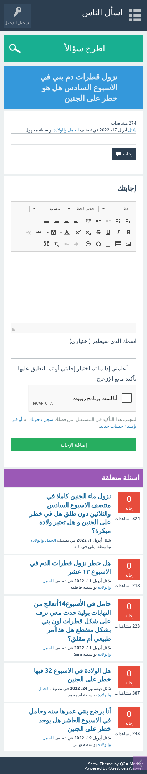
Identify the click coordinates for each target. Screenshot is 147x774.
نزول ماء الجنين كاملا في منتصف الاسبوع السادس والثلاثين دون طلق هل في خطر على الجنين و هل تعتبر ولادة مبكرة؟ (70, 513)
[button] (115, 209)
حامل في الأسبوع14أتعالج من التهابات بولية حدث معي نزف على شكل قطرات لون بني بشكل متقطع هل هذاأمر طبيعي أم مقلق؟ (72, 621)
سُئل (132, 130)
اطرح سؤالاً (85, 48)
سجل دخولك (41, 419)
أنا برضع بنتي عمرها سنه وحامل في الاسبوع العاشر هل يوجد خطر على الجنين (70, 719)
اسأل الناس (102, 12)
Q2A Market (131, 764)
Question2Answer (125, 768)
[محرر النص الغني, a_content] (73, 287)
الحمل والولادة (66, 130)
